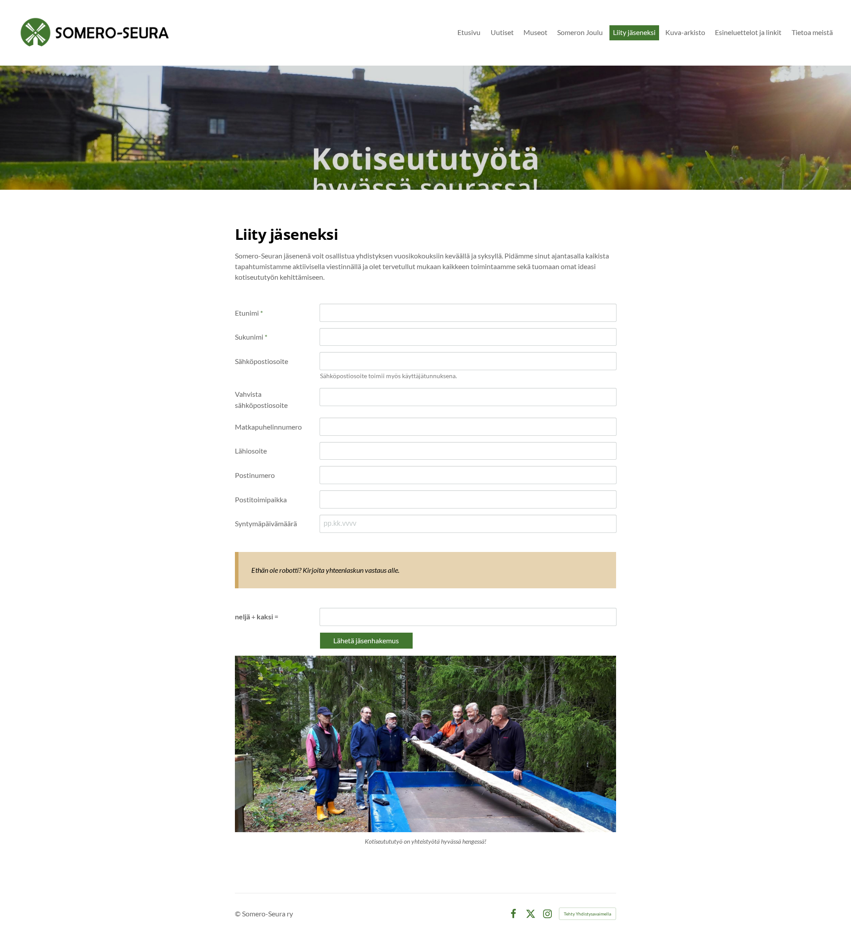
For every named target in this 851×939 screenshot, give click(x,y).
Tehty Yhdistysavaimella (587, 913)
